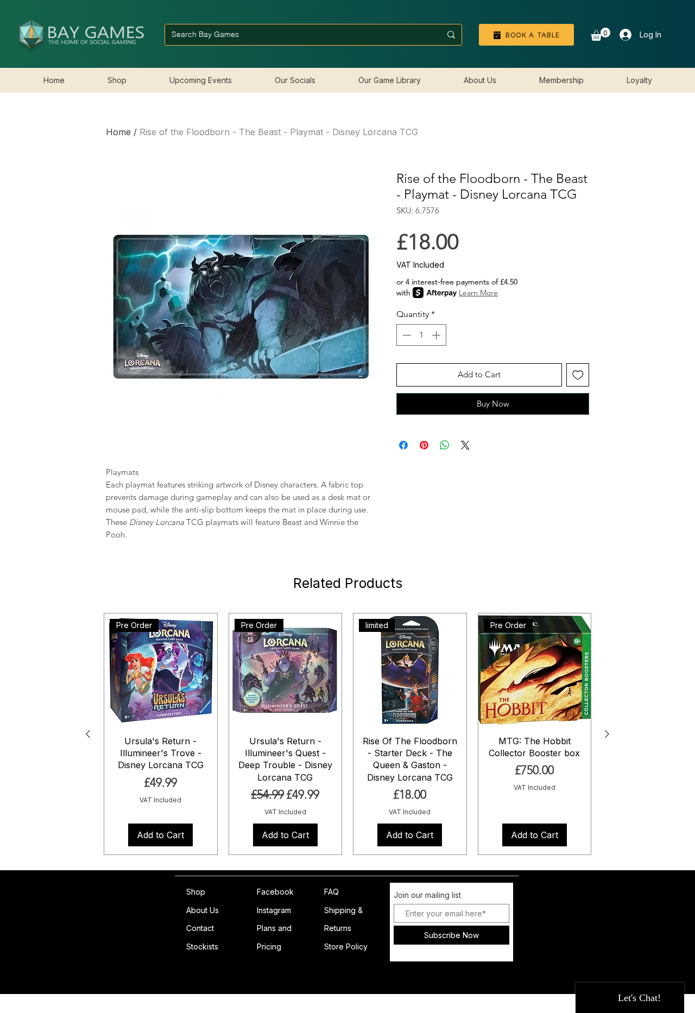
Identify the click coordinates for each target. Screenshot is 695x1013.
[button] (600, 34)
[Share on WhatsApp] (444, 445)
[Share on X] (465, 445)
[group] (347, 734)
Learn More (478, 292)
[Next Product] (607, 733)
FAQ (331, 891)
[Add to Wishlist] (578, 375)
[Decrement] (405, 335)
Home (118, 131)
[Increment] (437, 335)
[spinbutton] (421, 335)
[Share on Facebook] (403, 445)
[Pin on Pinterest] (424, 445)
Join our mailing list (427, 895)
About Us (202, 910)
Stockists (202, 946)
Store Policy (346, 946)
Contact (200, 928)
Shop (195, 891)
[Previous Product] (87, 733)
